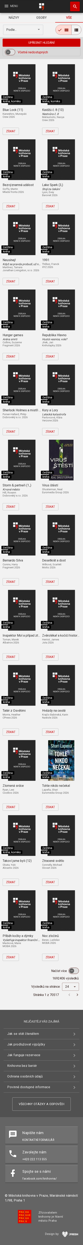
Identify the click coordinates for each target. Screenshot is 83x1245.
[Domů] (41, 6)
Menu (11, 6)
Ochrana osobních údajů (25, 1076)
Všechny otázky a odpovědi (41, 1104)
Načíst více (59, 971)
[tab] (14, 18)
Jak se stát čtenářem (23, 1034)
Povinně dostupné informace (28, 1087)
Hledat (73, 6)
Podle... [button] (11, 30)
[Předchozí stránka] (69, 995)
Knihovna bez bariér (22, 1066)
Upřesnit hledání (41, 42)
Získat (11, 131)
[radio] (63, 30)
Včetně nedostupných (33, 52)
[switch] (10, 52)
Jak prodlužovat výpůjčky (26, 1044)
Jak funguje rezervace (23, 1055)
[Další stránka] (77, 995)
